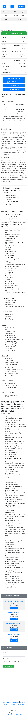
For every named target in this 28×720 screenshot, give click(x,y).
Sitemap (9, 714)
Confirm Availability (14, 33)
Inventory (9, 702)
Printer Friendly (14, 89)
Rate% (4, 104)
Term (4, 109)
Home (3, 702)
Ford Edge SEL (14, 612)
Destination (6, 659)
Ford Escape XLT (14, 634)
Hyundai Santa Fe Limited (14, 601)
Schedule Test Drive (15, 82)
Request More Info (14, 78)
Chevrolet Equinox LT (14, 623)
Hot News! (5, 157)
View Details (14, 608)
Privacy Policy (17, 714)
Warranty (22, 702)
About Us (6, 704)
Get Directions (9, 666)
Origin (4, 652)
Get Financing (14, 85)
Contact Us (13, 704)
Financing (16, 702)
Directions (21, 704)
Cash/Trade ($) (19, 104)
